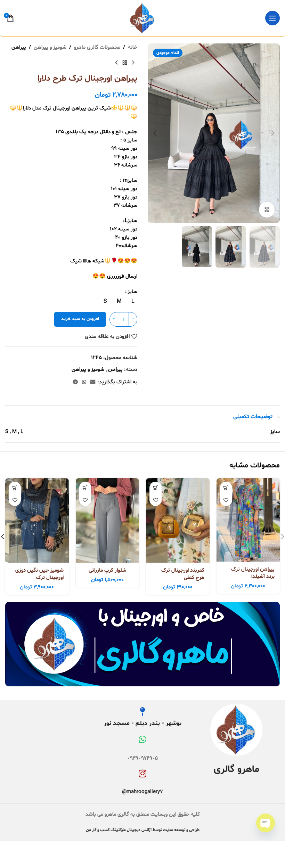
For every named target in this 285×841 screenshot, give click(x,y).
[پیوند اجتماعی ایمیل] (92, 382)
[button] (273, 133)
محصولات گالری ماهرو (97, 47)
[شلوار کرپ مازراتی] (107, 520)
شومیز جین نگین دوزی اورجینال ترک (39, 574)
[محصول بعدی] (116, 63)
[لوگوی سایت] (142, 18)
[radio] (133, 301)
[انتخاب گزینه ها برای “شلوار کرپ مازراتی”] (85, 488)
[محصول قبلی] (133, 63)
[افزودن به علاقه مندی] (226, 500)
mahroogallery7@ (142, 791)
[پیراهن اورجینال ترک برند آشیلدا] (248, 520)
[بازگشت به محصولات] (125, 63)
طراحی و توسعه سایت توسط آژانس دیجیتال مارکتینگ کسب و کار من (143, 830)
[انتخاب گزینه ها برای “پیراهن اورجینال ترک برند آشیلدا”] (226, 488)
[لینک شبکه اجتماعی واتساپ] (84, 382)
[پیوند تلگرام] (75, 382)
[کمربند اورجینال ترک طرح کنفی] (178, 520)
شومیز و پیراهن (50, 47)
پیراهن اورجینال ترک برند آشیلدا (253, 573)
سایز (132, 291)
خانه (132, 47)
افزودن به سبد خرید (80, 319)
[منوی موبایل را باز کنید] (272, 18)
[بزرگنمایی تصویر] (267, 210)
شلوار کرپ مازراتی (107, 570)
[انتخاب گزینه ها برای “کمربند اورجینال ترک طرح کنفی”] (155, 488)
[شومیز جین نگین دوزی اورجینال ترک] (37, 520)
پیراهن (18, 47)
